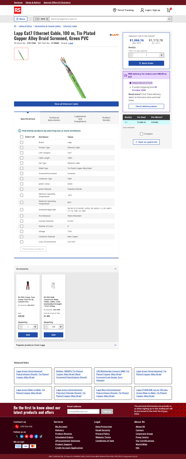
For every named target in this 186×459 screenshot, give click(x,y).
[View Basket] (168, 10)
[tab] (27, 118)
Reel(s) (132, 47)
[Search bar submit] (169, 19)
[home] (15, 26)
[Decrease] (131, 55)
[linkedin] (22, 436)
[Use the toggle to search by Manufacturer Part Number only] (47, 19)
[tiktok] (41, 436)
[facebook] (36, 436)
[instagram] (31, 436)
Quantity (22, 322)
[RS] (17, 10)
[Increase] (161, 55)
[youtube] (26, 436)
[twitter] (17, 436)
